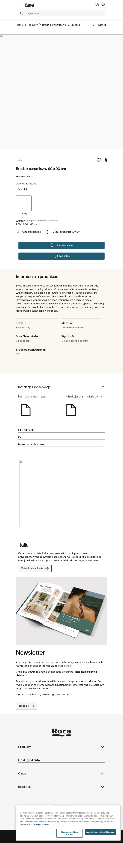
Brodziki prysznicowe (54, 24)
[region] (68, 823)
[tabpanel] (61, 91)
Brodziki (75, 24)
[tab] (61, 387)
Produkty (33, 24)
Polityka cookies (41, 824)
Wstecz (102, 25)
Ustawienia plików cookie (69, 833)
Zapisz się (23, 706)
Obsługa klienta (29, 760)
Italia (23, 545)
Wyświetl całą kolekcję (32, 568)
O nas (22, 773)
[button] (21, 14)
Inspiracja (24, 786)
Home (19, 24)
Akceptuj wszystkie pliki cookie (100, 832)
